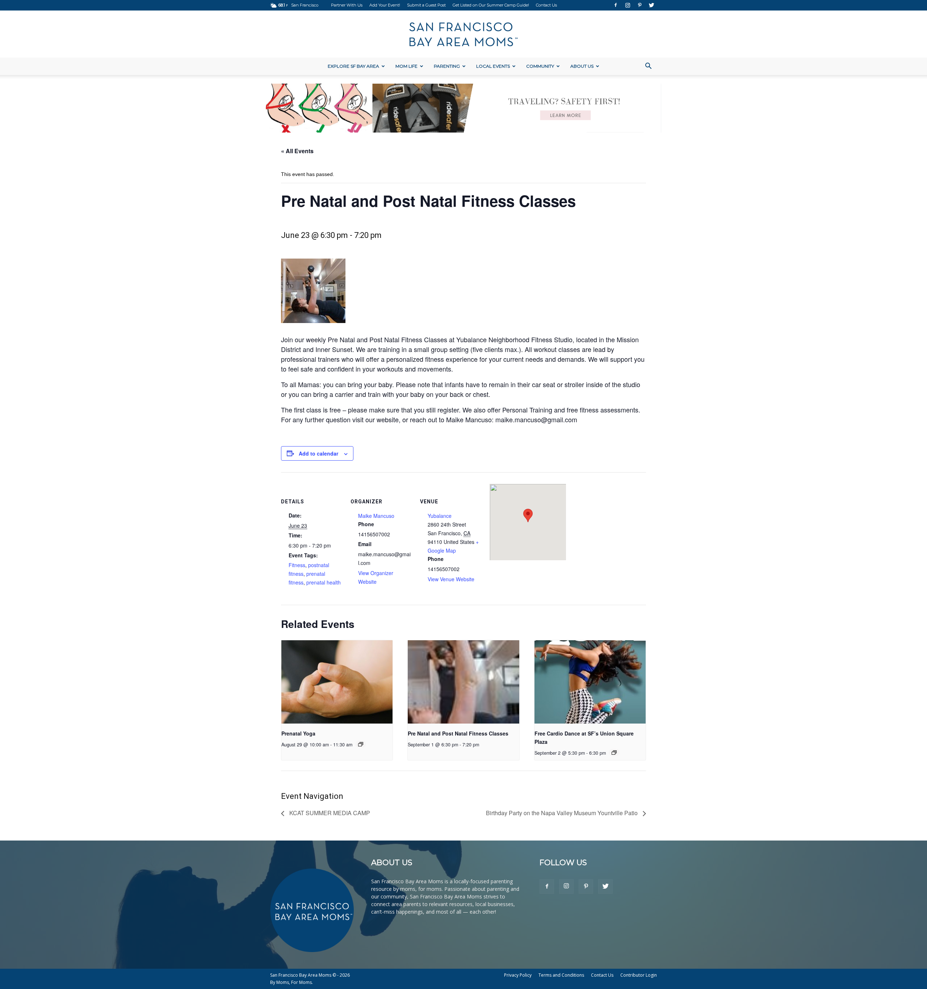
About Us (581, 66)
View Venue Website (451, 579)
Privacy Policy (518, 975)
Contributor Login (638, 975)
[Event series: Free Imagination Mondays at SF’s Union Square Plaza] (614, 752)
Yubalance (440, 515)
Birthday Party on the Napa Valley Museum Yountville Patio (562, 813)
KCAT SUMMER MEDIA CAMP (329, 813)
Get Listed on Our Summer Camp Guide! (491, 5)
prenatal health (323, 582)
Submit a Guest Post (426, 5)
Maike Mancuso (376, 515)
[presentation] (337, 682)
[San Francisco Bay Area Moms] (463, 34)
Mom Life (406, 66)
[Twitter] (651, 5)
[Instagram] (627, 5)
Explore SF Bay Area (353, 66)
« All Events (297, 151)
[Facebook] (615, 5)
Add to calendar (318, 453)
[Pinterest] (639, 5)
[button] (648, 66)
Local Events (493, 66)
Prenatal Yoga (298, 733)
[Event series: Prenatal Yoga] (360, 744)
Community (540, 66)
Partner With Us (346, 5)
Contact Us (546, 5)
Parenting (447, 66)
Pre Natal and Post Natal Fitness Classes (458, 733)
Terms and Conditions (561, 975)
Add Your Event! (384, 5)
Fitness (297, 565)
